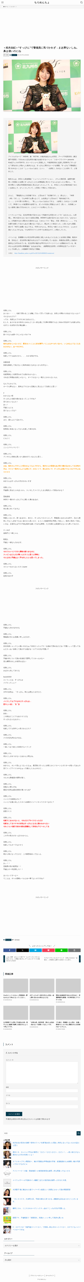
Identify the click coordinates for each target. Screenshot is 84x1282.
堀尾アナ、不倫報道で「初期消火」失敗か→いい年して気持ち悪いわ (38, 1218)
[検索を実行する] (79, 1133)
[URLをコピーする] (74, 950)
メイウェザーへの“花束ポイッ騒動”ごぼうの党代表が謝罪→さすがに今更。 (40, 1180)
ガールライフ (50, 1275)
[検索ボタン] (81, 2)
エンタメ (14, 55)
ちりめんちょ (42, 2)
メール (8, 1095)
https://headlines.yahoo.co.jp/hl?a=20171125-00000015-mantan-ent (33, 253)
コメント (9, 1060)
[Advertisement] (42, 23)
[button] (9, 950)
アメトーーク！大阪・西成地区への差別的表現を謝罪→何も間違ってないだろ (41, 1171)
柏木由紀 (17, 940)
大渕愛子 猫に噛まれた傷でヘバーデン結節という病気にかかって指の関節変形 (41, 1189)
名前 (7, 1087)
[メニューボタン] (2, 2)
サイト (8, 1103)
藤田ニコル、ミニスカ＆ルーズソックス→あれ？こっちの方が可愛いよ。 (40, 1208)
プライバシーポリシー (37, 1275)
